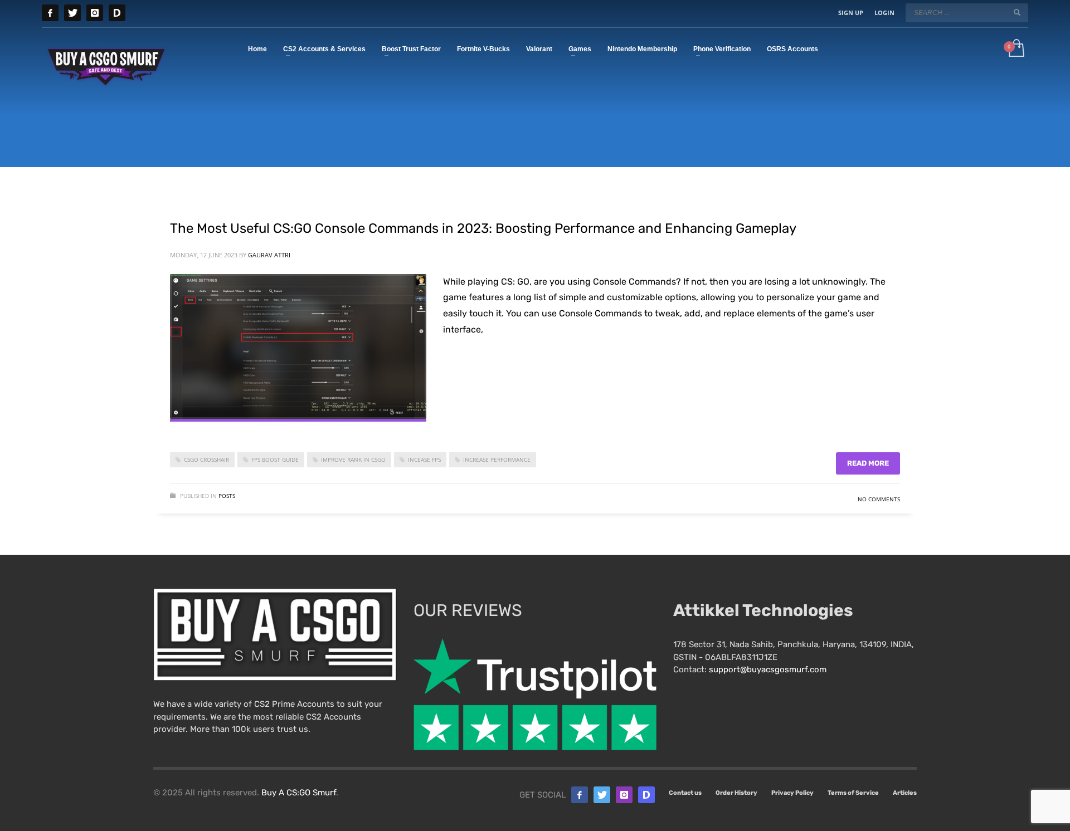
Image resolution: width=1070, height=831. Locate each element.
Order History (736, 792)
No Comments (879, 499)
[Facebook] (50, 12)
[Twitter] (72, 12)
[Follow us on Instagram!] (624, 794)
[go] (1017, 12)
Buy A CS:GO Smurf (298, 793)
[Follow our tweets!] (602, 794)
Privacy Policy (792, 792)
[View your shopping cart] (1015, 49)
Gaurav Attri (269, 255)
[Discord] (117, 12)
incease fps (424, 459)
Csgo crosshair (206, 459)
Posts (226, 496)
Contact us (685, 792)
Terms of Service (853, 792)
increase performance (497, 459)
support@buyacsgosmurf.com (767, 669)
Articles (905, 792)
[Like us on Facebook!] (579, 794)
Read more (868, 463)
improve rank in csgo (353, 459)
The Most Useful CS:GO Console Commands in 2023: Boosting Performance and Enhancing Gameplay (483, 228)
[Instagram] (94, 12)
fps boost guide (275, 459)
